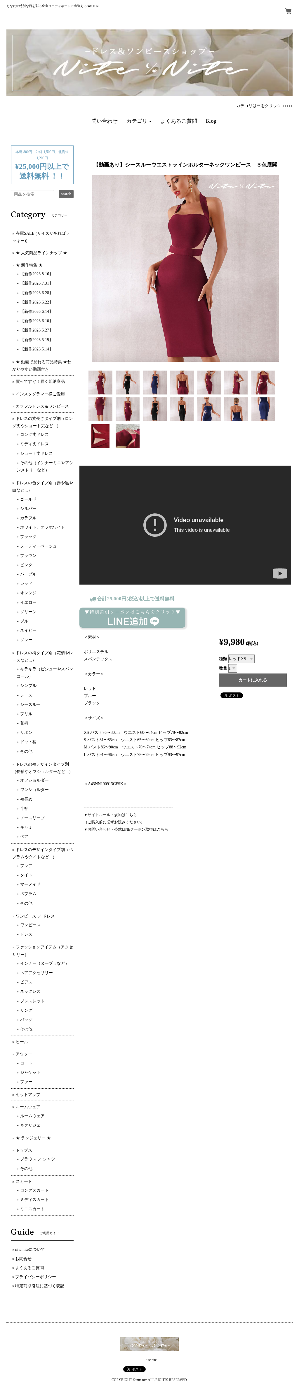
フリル (26, 714)
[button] (139, 121)
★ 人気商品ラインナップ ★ (41, 253)
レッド (26, 583)
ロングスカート (34, 1190)
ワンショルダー (34, 789)
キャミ (26, 827)
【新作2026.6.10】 (36, 321)
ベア (24, 836)
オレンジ (28, 593)
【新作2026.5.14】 (36, 349)
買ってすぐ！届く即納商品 (40, 381)
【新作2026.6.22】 (36, 302)
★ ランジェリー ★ (33, 1138)
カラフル (28, 518)
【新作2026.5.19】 (36, 340)
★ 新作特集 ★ (29, 265)
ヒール (22, 1042)
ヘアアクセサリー (36, 973)
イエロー (28, 602)
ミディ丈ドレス (34, 444)
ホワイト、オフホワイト (42, 527)
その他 (26, 751)
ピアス (26, 982)
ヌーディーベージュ (38, 546)
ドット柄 (28, 742)
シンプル (28, 685)
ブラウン (28, 555)
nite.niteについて (30, 1249)
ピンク (26, 565)
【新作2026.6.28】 (36, 293)
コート (26, 1063)
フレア (26, 866)
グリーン (28, 612)
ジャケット (30, 1072)
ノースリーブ (32, 818)
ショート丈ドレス (36, 453)
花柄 (24, 723)
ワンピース (30, 925)
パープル (28, 574)
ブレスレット (32, 1001)
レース (26, 695)
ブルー (26, 621)
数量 (223, 668)
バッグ (26, 1020)
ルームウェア (28, 1107)
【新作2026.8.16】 (36, 274)
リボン (26, 732)
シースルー (30, 704)
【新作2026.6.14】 (36, 311)
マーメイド (30, 884)
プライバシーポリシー (35, 1277)
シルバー (28, 508)
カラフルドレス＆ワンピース (42, 406)
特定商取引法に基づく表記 (39, 1286)
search (66, 194)
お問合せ (23, 1259)
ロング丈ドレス (34, 434)
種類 (223, 659)
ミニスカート (32, 1209)
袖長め (26, 799)
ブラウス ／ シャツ (37, 1159)
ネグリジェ (30, 1125)
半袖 (24, 808)
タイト (26, 875)
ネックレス (30, 991)
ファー (26, 1082)
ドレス (26, 934)
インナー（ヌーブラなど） (44, 963)
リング (26, 1010)
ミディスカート (34, 1199)
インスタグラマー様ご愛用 (40, 394)
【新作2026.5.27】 (36, 330)
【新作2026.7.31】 (36, 283)
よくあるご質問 (29, 1268)
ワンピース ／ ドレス (35, 916)
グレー (26, 640)
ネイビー (28, 630)
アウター (24, 1054)
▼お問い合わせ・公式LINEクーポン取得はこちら (126, 829)
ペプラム (28, 894)
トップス (24, 1150)
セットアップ (28, 1094)
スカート (24, 1181)
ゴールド (28, 499)
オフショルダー (34, 780)
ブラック (28, 536)
